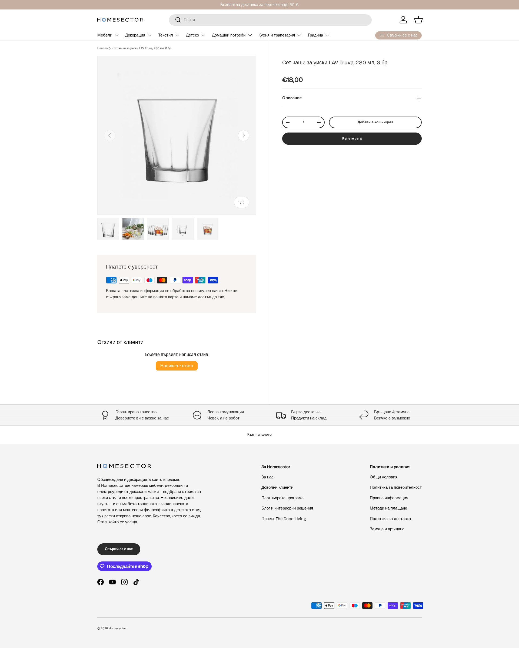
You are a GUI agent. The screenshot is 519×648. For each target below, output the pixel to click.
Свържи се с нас (119, 549)
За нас (267, 477)
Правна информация (389, 497)
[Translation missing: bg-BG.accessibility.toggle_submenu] (116, 35)
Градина (315, 35)
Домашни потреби (228, 35)
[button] (418, 20)
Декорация (135, 35)
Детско (192, 35)
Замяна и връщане (387, 529)
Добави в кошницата (375, 122)
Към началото (259, 434)
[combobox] (270, 19)
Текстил (165, 35)
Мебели (104, 35)
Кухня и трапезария (276, 35)
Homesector (117, 628)
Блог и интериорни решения (287, 508)
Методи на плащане (388, 508)
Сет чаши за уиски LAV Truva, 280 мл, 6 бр (141, 48)
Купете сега (352, 139)
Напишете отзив (176, 365)
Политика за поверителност (396, 487)
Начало (102, 48)
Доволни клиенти (277, 487)
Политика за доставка (390, 518)
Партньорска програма (282, 497)
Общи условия (383, 477)
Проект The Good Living (283, 518)
